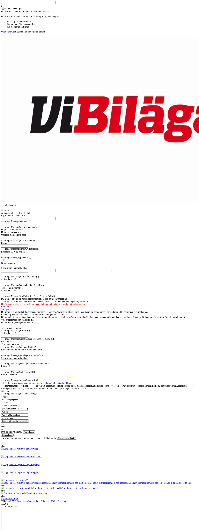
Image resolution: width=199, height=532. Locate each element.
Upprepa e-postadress (11, 232)
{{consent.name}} (12, 288)
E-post (4, 215)
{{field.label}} (8, 279)
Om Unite (62, 501)
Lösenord (5, 251)
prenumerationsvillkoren (40, 383)
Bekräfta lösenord (9, 374)
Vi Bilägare (17, 501)
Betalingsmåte (7, 341)
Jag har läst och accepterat (38, 383)
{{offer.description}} (14, 328)
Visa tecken (19, 251)
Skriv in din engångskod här (14, 268)
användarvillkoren (64, 383)
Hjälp (53, 501)
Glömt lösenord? (8, 263)
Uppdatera (6, 31)
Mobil (11, 215)
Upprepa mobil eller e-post (13, 235)
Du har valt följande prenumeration (17, 322)
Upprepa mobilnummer (12, 229)
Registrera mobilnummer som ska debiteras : (21, 349)
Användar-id (7, 213)
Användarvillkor (31, 501)
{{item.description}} (13, 344)
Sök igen (5, 306)
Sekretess (45, 501)
